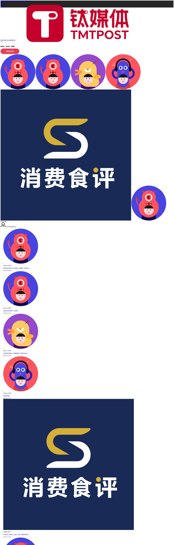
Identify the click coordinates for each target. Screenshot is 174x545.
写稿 (2, 2)
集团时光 (18, 1)
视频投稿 (3, 4)
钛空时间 (13, 1)
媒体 (2, 1)
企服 (4, 1)
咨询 (8, 1)
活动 (10, 1)
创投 (6, 1)
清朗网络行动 (26, 1)
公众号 (21, 1)
